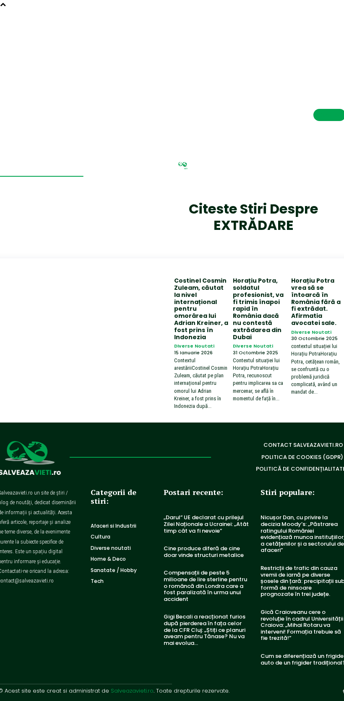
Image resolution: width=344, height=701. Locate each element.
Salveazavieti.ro (132, 691)
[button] (319, 31)
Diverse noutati (194, 346)
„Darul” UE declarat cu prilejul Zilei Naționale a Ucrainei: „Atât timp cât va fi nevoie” (206, 523)
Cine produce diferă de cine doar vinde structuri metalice (204, 551)
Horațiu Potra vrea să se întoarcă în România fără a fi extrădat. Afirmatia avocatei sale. (316, 301)
